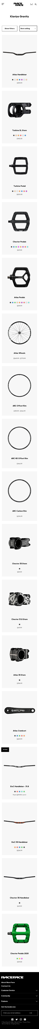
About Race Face (8, 982)
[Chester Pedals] (19, 221)
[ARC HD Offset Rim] (19, 438)
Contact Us (5, 986)
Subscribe (31, 1013)
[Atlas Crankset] (19, 710)
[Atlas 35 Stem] (19, 654)
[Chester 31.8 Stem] (19, 599)
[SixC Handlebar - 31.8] (19, 766)
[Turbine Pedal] (19, 165)
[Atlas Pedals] (19, 277)
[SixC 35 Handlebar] (19, 822)
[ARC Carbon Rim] (19, 490)
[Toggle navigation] (3, 5)
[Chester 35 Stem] (19, 543)
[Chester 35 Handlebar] (19, 877)
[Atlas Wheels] (19, 333)
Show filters (10, 28)
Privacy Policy (26, 1022)
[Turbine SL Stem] (19, 110)
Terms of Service (6, 1023)
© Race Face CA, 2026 (8, 1022)
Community (5, 996)
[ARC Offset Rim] (19, 385)
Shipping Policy (15, 1023)
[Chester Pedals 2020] (19, 933)
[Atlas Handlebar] (19, 54)
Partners (4, 1001)
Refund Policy (18, 1022)
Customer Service (8, 990)
